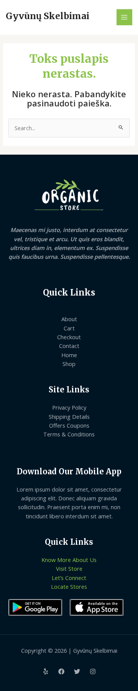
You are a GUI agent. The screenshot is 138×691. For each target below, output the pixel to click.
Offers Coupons (69, 425)
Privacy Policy (69, 407)
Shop (69, 364)
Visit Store (69, 568)
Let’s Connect (69, 578)
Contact (69, 346)
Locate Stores (69, 586)
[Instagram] (93, 671)
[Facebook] (61, 671)
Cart (69, 328)
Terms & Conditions (69, 434)
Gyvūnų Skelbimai (47, 16)
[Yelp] (46, 671)
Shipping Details (69, 416)
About (69, 319)
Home (69, 355)
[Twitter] (77, 671)
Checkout (69, 337)
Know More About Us (69, 560)
